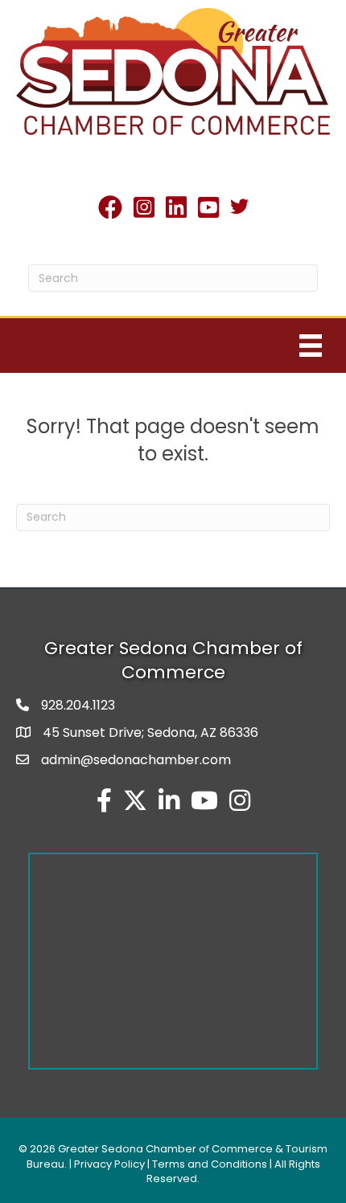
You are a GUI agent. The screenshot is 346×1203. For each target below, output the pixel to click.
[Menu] (310, 345)
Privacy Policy (109, 1164)
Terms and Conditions (209, 1164)
